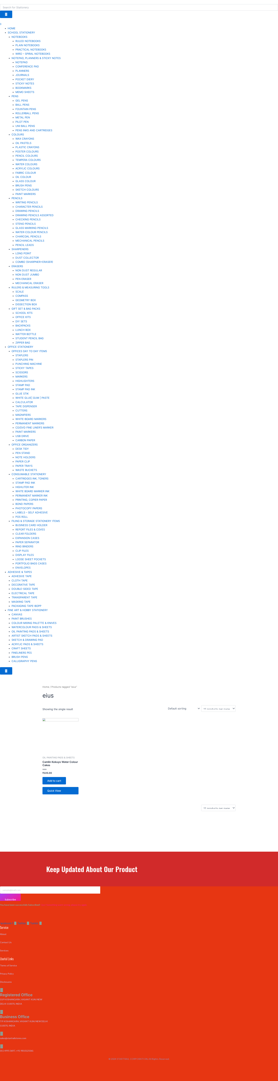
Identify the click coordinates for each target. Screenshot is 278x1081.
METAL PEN (22, 117)
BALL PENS (22, 104)
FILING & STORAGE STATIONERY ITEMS (36, 521)
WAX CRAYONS (24, 138)
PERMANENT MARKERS (29, 423)
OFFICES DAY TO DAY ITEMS (29, 351)
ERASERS (17, 266)
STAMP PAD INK (25, 389)
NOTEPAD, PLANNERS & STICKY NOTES (36, 58)
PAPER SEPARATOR (27, 542)
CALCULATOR (24, 402)
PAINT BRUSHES (22, 618)
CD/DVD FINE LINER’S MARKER (34, 427)
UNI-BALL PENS (25, 126)
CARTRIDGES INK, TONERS (31, 478)
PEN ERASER (23, 279)
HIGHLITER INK (24, 487)
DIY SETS (21, 321)
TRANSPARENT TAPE (24, 597)
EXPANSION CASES (27, 538)
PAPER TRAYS (23, 465)
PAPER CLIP (22, 461)
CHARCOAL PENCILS (28, 236)
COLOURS (18, 134)
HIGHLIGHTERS (24, 380)
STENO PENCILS (25, 223)
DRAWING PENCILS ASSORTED (34, 215)
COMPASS (21, 295)
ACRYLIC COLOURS (27, 168)
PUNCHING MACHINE (28, 363)
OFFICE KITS (23, 317)
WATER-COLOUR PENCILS (31, 232)
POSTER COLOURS (27, 151)
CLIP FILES (22, 550)
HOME (11, 28)
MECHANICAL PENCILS (29, 240)
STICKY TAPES (24, 368)
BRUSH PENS (23, 185)
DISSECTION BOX (26, 304)
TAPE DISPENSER (26, 406)
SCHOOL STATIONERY (21, 32)
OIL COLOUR (23, 177)
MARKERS (21, 376)
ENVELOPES (23, 567)
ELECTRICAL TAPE (23, 593)
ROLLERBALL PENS (27, 113)
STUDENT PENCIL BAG (29, 338)
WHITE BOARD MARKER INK (32, 491)
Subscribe (10, 899)
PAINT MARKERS (25, 194)
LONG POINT (23, 253)
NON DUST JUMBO (27, 274)
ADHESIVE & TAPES (20, 572)
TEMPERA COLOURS (28, 159)
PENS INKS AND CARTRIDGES (33, 130)
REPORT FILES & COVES (30, 529)
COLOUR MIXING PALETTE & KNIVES (34, 623)
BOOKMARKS (23, 87)
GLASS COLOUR (25, 181)
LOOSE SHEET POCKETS (30, 559)
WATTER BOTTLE (25, 334)
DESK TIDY (22, 448)
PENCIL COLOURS (26, 155)
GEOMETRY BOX (25, 300)
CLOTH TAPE (20, 580)
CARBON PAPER (25, 440)
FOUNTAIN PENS (25, 109)
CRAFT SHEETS (21, 648)
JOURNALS (22, 75)
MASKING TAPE (21, 601)
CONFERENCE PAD (27, 66)
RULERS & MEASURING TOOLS (30, 287)
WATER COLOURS (26, 164)
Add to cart (54, 780)
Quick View (54, 790)
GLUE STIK (22, 393)
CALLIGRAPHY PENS (24, 661)
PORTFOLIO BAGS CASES (30, 563)
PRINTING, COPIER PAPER (31, 499)
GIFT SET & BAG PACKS (26, 308)
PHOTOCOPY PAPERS (28, 508)
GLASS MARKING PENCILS (31, 228)
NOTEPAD (21, 62)
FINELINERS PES (22, 652)
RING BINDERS (24, 546)
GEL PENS (21, 100)
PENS (15, 96)
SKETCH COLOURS (27, 189)
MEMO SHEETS (24, 92)
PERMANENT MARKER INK (31, 495)
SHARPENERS (20, 249)
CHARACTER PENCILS (29, 206)
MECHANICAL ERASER (29, 283)
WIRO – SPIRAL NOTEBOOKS (32, 53)
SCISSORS (21, 372)
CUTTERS (21, 410)
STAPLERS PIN (24, 359)
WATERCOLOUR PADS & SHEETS (32, 627)
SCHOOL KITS (23, 312)
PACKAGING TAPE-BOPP (26, 605)
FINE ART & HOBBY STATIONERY (28, 610)
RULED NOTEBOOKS (28, 41)
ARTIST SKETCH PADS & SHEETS (32, 635)
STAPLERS (21, 355)
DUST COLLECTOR (27, 257)
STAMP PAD (22, 385)
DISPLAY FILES (24, 555)
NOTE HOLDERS (25, 457)
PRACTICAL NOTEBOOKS (30, 49)
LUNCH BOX (23, 329)
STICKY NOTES (24, 83)
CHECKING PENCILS (28, 219)
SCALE (19, 291)
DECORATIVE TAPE (23, 584)
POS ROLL (21, 516)
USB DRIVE (22, 436)
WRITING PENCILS (26, 202)
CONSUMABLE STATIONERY (29, 474)
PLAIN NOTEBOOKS (27, 45)
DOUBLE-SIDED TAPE (25, 588)
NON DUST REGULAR (28, 270)
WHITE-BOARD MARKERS (30, 419)
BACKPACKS (22, 325)
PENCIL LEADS (24, 245)
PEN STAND (22, 453)
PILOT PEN (22, 121)
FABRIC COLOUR (25, 172)
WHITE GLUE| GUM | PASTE (32, 397)
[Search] (6, 14)
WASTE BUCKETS (26, 470)
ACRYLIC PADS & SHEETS (27, 644)
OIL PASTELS (23, 143)
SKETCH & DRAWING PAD (27, 639)
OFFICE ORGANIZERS (25, 444)
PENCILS (17, 198)
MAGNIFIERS (23, 414)
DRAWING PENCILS (27, 210)
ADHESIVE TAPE (22, 576)
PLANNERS (22, 70)
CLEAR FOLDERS (25, 533)
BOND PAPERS (24, 504)
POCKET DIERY (24, 79)
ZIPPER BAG (22, 342)
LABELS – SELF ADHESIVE (31, 512)
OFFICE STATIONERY (20, 346)
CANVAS (17, 614)
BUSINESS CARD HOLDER (31, 525)
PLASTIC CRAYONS (27, 147)
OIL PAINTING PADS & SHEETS (30, 631)
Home (45, 686)
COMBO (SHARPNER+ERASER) (34, 261)
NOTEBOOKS (19, 36)
